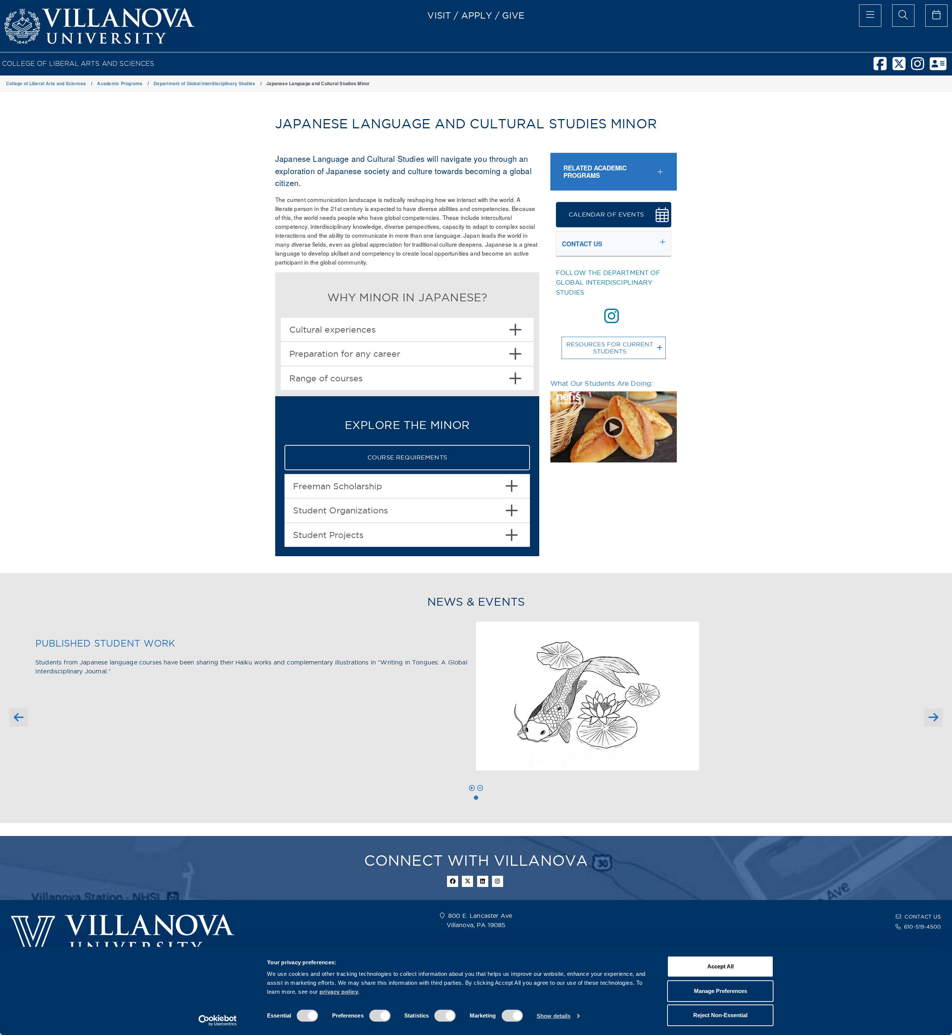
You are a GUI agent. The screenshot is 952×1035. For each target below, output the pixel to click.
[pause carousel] (480, 788)
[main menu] (870, 15)
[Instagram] (920, 67)
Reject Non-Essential (720, 1015)
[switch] (379, 1016)
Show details (553, 1016)
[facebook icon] (452, 881)
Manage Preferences (720, 991)
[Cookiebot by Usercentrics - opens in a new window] (217, 1020)
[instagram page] (611, 316)
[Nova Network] (941, 67)
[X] (901, 67)
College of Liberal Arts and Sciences (78, 63)
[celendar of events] (936, 15)
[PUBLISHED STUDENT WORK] (476, 797)
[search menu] (903, 15)
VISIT (439, 15)
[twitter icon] (467, 881)
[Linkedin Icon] (482, 881)
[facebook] (883, 67)
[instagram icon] (497, 881)
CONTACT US (922, 917)
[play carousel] (472, 788)
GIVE (513, 15)
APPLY (476, 15)
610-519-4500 (922, 927)
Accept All (720, 966)
